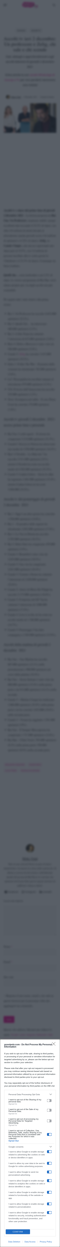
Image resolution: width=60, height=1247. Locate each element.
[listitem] (30, 1094)
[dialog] (30, 1143)
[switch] (49, 1100)
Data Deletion (14, 1242)
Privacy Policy (46, 1242)
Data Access (30, 1242)
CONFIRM (18, 1232)
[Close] (54, 1044)
